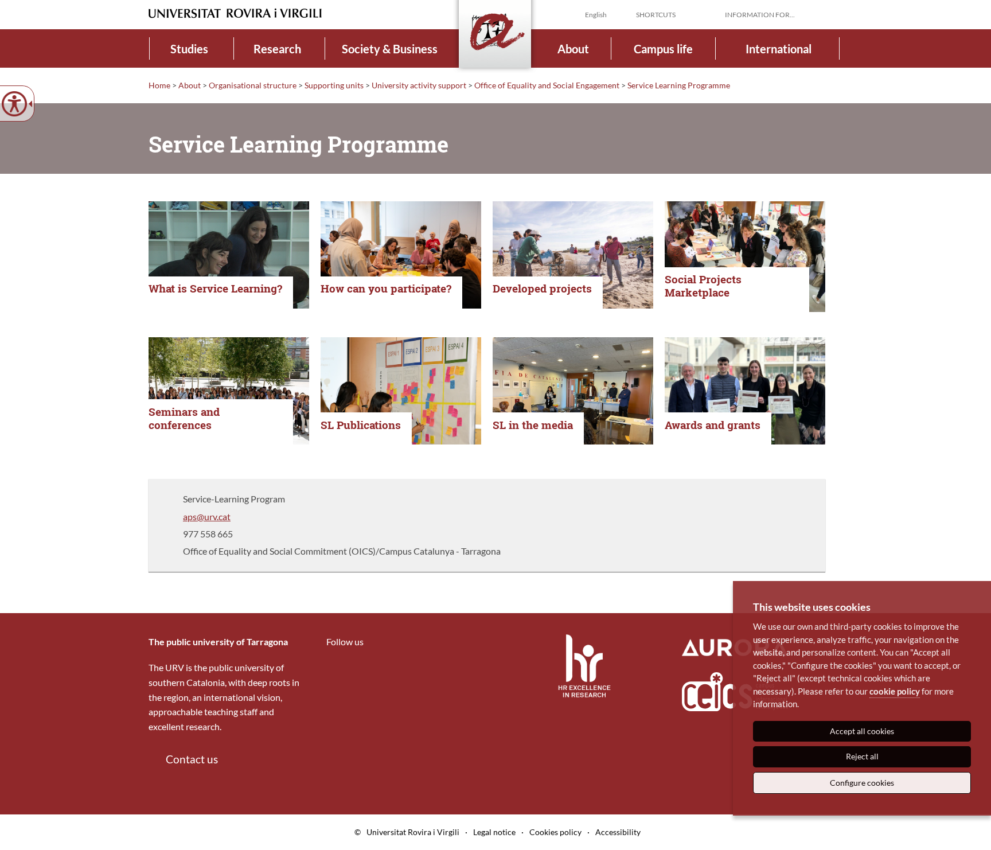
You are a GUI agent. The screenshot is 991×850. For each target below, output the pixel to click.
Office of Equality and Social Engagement (546, 85)
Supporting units (334, 85)
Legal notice (494, 832)
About (573, 49)
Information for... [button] (760, 14)
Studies (189, 49)
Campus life (663, 49)
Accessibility (618, 832)
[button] (833, 13)
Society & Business (390, 49)
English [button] (596, 14)
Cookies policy (555, 832)
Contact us (192, 759)
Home (159, 85)
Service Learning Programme (678, 85)
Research (277, 49)
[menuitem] (190, 48)
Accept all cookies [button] (862, 731)
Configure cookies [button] (862, 782)
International (778, 49)
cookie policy (894, 691)
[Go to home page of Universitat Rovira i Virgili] (235, 13)
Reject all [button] (862, 756)
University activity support (419, 85)
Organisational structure (252, 85)
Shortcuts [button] (656, 14)
